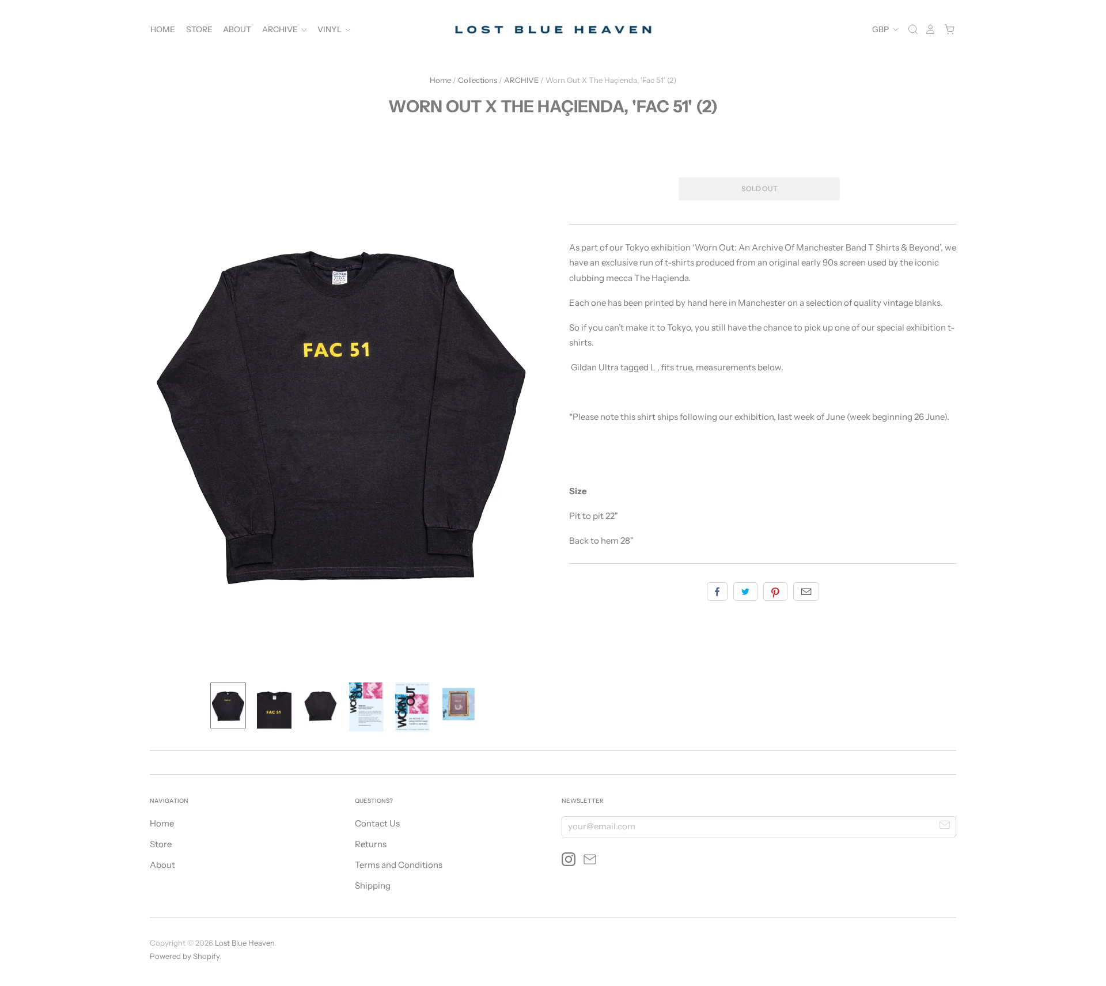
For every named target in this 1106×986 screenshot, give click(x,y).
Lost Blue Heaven (244, 942)
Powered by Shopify (184, 956)
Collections (477, 80)
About (237, 29)
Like (717, 591)
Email (806, 591)
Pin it (775, 591)
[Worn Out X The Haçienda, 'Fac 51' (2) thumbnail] (228, 705)
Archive (281, 29)
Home (162, 29)
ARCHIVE (521, 80)
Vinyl (330, 29)
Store (199, 29)
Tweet (745, 591)
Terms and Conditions (398, 864)
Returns (371, 844)
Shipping (373, 885)
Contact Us (377, 823)
